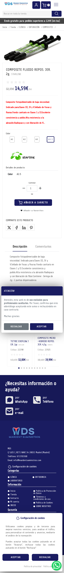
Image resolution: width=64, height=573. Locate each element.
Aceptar (42, 326)
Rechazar (16, 326)
